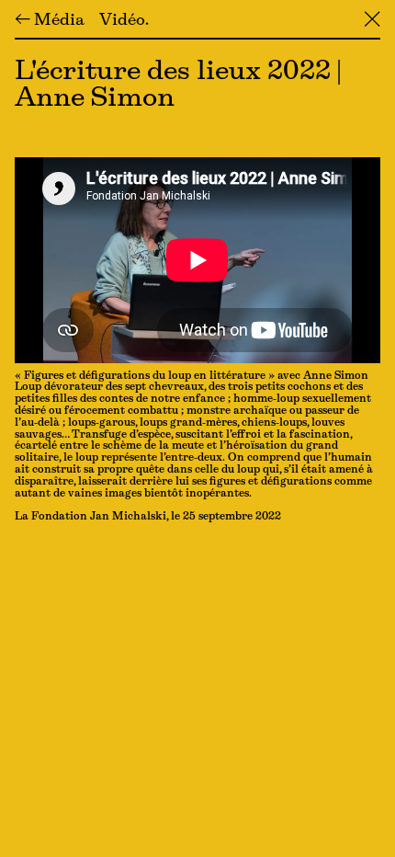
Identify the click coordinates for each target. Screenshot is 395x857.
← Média (50, 21)
